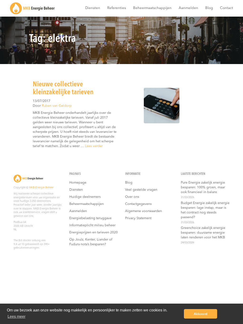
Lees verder (94, 146)
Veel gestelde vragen (141, 189)
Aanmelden (188, 8)
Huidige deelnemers (85, 197)
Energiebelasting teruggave (90, 218)
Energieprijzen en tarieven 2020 (93, 232)
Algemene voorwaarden (143, 211)
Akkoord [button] (200, 314)
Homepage (77, 182)
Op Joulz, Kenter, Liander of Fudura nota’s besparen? (90, 242)
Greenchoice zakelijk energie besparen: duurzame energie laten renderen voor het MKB (203, 232)
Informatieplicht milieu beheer (92, 225)
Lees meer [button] (16, 317)
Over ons (132, 197)
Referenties (116, 8)
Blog (209, 8)
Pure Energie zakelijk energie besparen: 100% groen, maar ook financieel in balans (203, 187)
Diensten (92, 8)
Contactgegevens (138, 204)
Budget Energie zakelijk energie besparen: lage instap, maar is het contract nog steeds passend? (205, 210)
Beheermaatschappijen (152, 8)
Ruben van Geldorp (57, 105)
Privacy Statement (138, 218)
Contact (226, 8)
